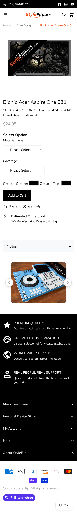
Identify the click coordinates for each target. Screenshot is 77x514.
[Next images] (68, 282)
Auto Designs (25, 25)
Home (7, 25)
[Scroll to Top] (70, 483)
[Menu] (5, 14)
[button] (64, 14)
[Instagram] (66, 4)
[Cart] (71, 14)
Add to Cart (17, 195)
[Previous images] (9, 282)
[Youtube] (72, 4)
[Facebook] (59, 4)
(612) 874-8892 (18, 4)
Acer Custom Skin (27, 115)
